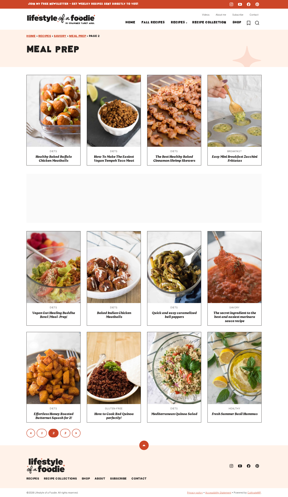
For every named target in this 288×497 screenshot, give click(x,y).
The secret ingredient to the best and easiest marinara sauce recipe (234, 317)
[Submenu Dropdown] (186, 23)
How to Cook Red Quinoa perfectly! (114, 416)
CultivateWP (254, 492)
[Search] (257, 23)
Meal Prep (77, 36)
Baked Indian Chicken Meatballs (114, 315)
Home (130, 23)
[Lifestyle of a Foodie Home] (61, 19)
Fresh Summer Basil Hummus (234, 414)
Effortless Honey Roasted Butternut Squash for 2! (53, 416)
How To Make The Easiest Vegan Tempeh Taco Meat (114, 158)
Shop (236, 23)
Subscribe (237, 14)
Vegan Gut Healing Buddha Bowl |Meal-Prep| (53, 315)
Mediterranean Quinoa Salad (174, 414)
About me (221, 14)
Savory (60, 36)
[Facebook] (248, 4)
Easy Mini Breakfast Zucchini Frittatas (234, 158)
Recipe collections (60, 478)
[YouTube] (240, 4)
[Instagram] (231, 4)
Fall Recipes (153, 23)
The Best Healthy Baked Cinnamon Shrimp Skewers (174, 158)
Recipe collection (209, 23)
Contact (254, 14)
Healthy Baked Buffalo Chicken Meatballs (53, 158)
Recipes (178, 23)
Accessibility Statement (218, 492)
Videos (205, 14)
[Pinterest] (257, 4)
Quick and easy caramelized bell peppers (174, 315)
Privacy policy (195, 492)
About (100, 478)
